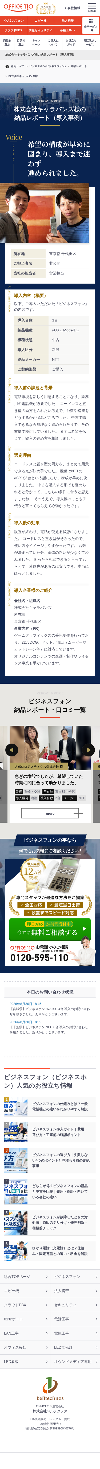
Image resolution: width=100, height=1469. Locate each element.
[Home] (18, 8)
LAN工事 (11, 1333)
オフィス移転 (15, 1347)
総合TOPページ (17, 1276)
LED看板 (11, 1361)
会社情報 (73, 8)
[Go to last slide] (11, 750)
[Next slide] (88, 750)
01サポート (13, 1319)
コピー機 (11, 1291)
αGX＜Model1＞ (65, 330)
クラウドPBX (15, 1305)
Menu (92, 11)
